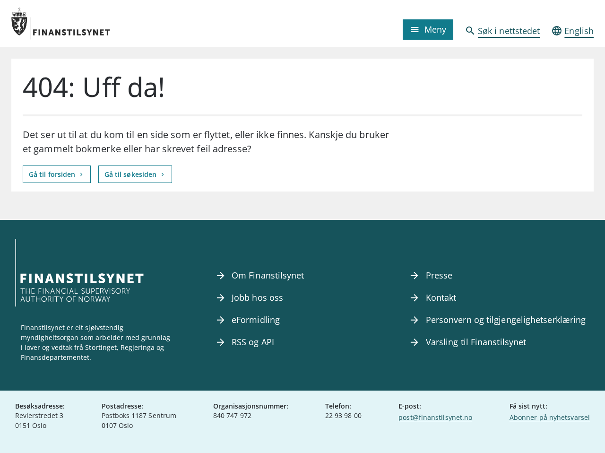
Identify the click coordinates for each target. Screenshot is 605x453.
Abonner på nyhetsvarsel (550, 417)
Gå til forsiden (53, 174)
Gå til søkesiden (131, 174)
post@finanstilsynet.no (435, 417)
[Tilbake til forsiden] (84, 24)
